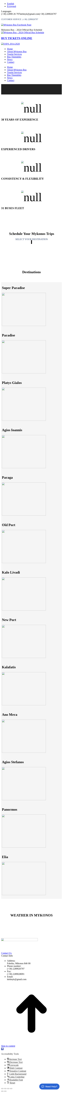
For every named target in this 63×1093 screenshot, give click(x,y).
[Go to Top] (31, 1043)
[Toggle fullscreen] (8, 1088)
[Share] (5, 1088)
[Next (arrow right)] (5, 1091)
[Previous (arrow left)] (2, 1091)
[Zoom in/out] (11, 1088)
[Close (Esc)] (2, 1088)
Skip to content (8, 1046)
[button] (2, 1049)
